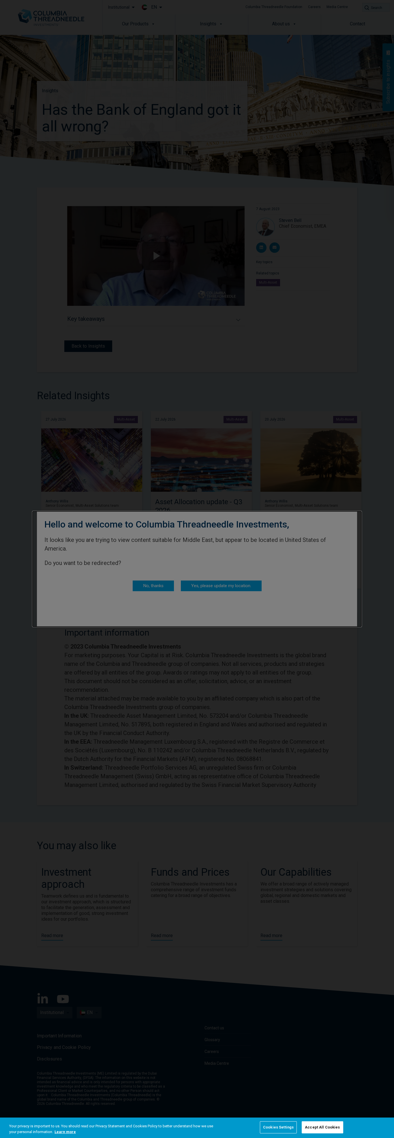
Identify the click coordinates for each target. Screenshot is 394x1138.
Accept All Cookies (322, 1127)
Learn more (65, 1132)
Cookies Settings (278, 1127)
